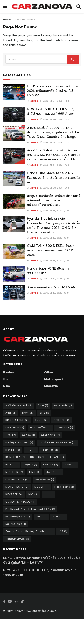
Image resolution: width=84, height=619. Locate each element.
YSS (63, 531)
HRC (31, 450)
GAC (10, 435)
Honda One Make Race (57, 442)
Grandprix (50, 435)
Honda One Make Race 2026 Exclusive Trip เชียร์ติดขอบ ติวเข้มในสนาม (53, 178)
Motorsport (53, 379)
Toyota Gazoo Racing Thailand (29, 531)
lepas (70, 465)
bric (44, 413)
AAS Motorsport (18, 405)
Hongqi (12, 450)
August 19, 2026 (52, 210)
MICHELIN (14, 472)
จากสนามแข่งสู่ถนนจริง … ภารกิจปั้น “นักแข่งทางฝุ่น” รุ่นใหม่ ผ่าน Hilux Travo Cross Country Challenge (53, 132)
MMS (34, 472)
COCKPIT (62, 420)
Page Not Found (25, 20)
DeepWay (65, 427)
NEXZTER (13, 494)
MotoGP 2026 (17, 479)
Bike (6, 386)
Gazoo (28, 435)
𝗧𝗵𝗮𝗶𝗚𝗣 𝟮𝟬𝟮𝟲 (17, 539)
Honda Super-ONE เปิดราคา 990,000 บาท (48, 270)
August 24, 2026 (52, 101)
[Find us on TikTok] (22, 601)
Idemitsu (50, 450)
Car (6, 379)
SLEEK (59, 517)
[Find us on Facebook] (4, 601)
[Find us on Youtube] (10, 601)
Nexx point (64, 487)
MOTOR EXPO (16, 487)
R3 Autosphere (17, 517)
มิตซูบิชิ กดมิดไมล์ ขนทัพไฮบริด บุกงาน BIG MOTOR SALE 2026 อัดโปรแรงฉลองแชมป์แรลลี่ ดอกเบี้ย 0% (53, 155)
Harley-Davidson (19, 442)
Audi (10, 413)
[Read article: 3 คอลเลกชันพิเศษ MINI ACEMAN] (14, 293)
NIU (48, 494)
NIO (33, 494)
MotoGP (53, 472)
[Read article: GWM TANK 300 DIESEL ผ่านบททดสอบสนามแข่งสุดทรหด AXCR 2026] (14, 251)
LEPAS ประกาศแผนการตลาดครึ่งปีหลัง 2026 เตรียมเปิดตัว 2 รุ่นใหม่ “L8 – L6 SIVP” (53, 91)
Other (49, 372)
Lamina (50, 465)
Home (7, 20)
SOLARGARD (15, 524)
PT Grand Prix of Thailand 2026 (30, 509)
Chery (41, 420)
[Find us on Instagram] (16, 601)
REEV (41, 517)
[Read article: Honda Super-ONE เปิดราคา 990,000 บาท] (14, 274)
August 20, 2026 (52, 188)
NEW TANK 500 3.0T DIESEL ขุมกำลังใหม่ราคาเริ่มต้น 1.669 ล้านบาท (51, 111)
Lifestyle (51, 386)
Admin (34, 101)
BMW (28, 413)
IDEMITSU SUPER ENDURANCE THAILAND (34, 457)
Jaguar (30, 465)
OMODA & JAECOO (20, 502)
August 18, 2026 (52, 293)
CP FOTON (14, 427)
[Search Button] (78, 6)
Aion (43, 405)
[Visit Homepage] (42, 6)
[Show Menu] (5, 6)
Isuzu (11, 465)
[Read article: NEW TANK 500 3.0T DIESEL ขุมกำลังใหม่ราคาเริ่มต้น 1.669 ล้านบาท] (14, 114)
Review (8, 372)
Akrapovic (63, 405)
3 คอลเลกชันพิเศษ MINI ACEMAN (52, 287)
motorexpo (44, 479)
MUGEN (41, 487)
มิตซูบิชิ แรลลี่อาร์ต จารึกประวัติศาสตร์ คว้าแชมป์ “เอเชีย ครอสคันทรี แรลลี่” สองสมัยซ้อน (53, 200)
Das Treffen (40, 427)
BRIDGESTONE (17, 420)
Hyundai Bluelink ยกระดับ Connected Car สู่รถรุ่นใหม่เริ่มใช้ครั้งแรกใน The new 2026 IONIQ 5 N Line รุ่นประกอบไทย (53, 225)
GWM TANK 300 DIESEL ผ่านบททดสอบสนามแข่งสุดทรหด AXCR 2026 (51, 250)
